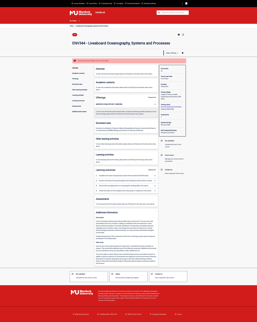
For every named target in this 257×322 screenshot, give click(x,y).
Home (72, 26)
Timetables (119, 3)
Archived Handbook (133, 3)
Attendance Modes (150, 3)
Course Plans (93, 3)
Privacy (179, 314)
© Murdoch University (82, 314)
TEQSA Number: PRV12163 (108, 314)
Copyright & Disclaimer (159, 314)
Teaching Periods (106, 3)
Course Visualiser (79, 3)
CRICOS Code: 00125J (135, 314)
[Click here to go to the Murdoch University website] (81, 13)
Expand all (152, 97)
